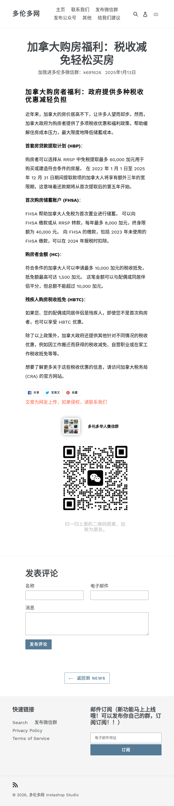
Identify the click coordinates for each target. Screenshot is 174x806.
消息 (29, 608)
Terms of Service (31, 738)
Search (20, 722)
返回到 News (90, 678)
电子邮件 (99, 586)
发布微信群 (45, 722)
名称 (29, 586)
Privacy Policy (27, 730)
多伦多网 (26, 13)
